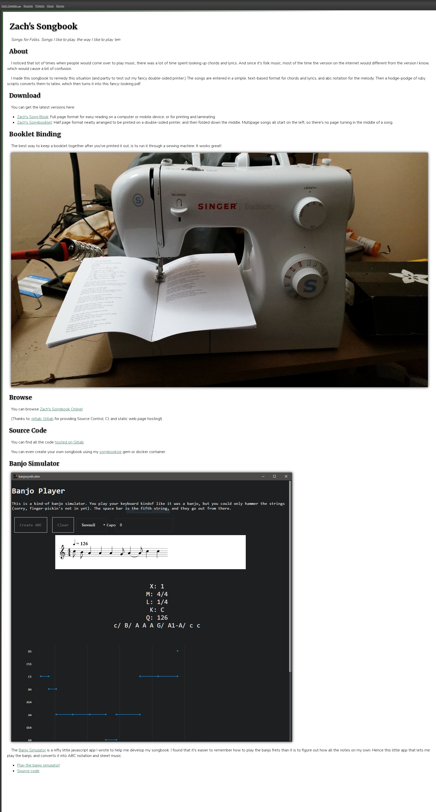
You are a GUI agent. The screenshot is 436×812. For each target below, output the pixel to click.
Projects (39, 6)
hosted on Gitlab (69, 442)
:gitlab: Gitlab (42, 419)
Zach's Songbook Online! (61, 409)
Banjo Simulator (32, 750)
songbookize (110, 452)
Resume (28, 6)
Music (50, 6)
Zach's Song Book (32, 117)
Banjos (60, 6)
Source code (28, 771)
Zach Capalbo (11, 6)
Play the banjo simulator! (38, 765)
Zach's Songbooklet (34, 122)
